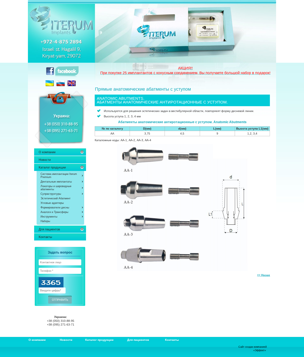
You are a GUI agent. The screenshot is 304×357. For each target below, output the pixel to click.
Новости (45, 159)
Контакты (45, 237)
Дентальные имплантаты (56, 181)
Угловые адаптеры (52, 202)
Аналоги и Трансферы (54, 212)
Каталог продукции (52, 167)
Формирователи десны (55, 207)
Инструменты (49, 216)
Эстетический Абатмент (56, 198)
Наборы (45, 221)
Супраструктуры (51, 193)
